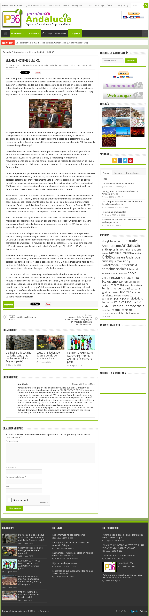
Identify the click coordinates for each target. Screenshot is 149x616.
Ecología (48, 33)
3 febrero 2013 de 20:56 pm (83, 384)
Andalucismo (19, 33)
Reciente (118, 173)
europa (128, 285)
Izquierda (76, 33)
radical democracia (128, 306)
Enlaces (66, 6)
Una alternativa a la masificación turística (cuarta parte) (28, 594)
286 (120, 551)
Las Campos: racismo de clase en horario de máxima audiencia (122, 203)
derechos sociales (115, 269)
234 (121, 559)
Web (8, 486)
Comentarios (132, 173)
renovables (106, 310)
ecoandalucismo (125, 277)
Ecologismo (110, 281)
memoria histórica (121, 296)
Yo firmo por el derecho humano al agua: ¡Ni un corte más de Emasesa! (122, 576)
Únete (109, 6)
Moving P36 (77, 6)
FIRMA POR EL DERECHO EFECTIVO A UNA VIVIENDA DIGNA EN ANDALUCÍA (123, 546)
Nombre (11, 467)
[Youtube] (127, 5)
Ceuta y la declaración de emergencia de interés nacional (49, 355)
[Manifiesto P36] (109, 567)
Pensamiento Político (66, 65)
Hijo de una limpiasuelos (114, 212)
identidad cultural (129, 288)
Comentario (12, 441)
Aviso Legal (99, 6)
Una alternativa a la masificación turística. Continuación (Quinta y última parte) (52, 43)
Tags (105, 179)
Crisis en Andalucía (126, 257)
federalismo (136, 285)
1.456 (122, 541)
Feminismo (61, 33)
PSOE (128, 302)
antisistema (129, 249)
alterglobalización (111, 241)
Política (119, 302)
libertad (126, 292)
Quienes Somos (54, 6)
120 (118, 581)
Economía (124, 281)
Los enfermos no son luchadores (118, 183)
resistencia (109, 313)
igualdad (106, 292)
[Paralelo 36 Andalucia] (37, 18)
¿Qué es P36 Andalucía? (35, 6)
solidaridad (123, 313)
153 (135, 566)
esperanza (117, 285)
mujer (132, 296)
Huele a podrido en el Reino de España (22, 317)
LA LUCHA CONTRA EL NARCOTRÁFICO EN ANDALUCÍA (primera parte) (80, 357)
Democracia (34, 33)
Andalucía (130, 245)
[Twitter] (124, 5)
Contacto (88, 6)
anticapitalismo (112, 249)
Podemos (107, 302)
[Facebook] (122, 5)
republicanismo (122, 310)
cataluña (136, 253)
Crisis (107, 257)
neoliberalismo (107, 299)
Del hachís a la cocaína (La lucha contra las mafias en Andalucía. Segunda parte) (18, 357)
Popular (106, 173)
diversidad (123, 274)
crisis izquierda (111, 261)
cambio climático (120, 253)
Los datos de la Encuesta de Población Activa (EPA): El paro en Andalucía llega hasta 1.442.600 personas (78, 319)
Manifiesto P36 (125, 563)
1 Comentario (86, 65)
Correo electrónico (16, 477)
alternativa (130, 241)
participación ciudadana (128, 298)
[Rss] (119, 5)
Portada (6, 33)
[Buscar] (146, 5)
